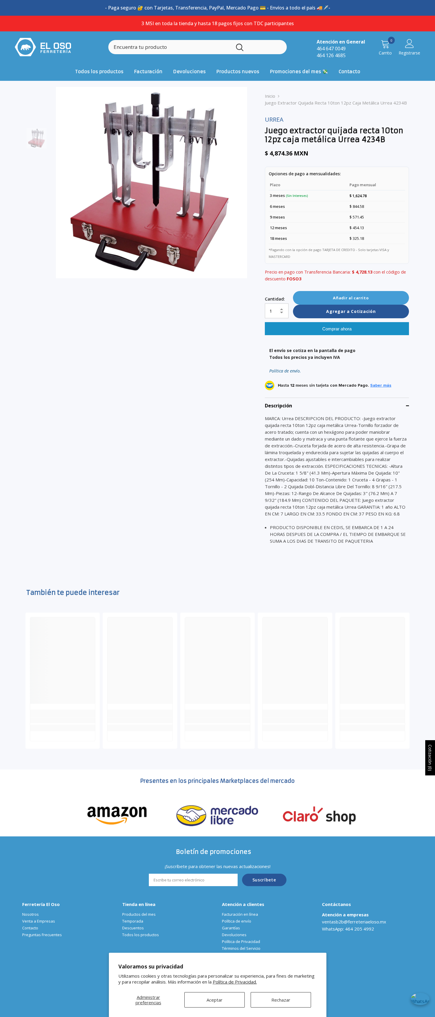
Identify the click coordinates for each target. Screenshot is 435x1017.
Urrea (274, 119)
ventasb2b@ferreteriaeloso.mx (354, 922)
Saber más (380, 385)
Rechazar (280, 1000)
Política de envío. (285, 371)
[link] (62, 720)
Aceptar (215, 1000)
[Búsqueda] (197, 47)
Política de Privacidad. (235, 982)
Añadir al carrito (351, 298)
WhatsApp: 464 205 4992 (348, 929)
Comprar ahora (337, 328)
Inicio (270, 96)
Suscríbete (264, 880)
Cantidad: (275, 299)
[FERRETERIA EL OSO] (117, 814)
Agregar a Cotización (351, 311)
